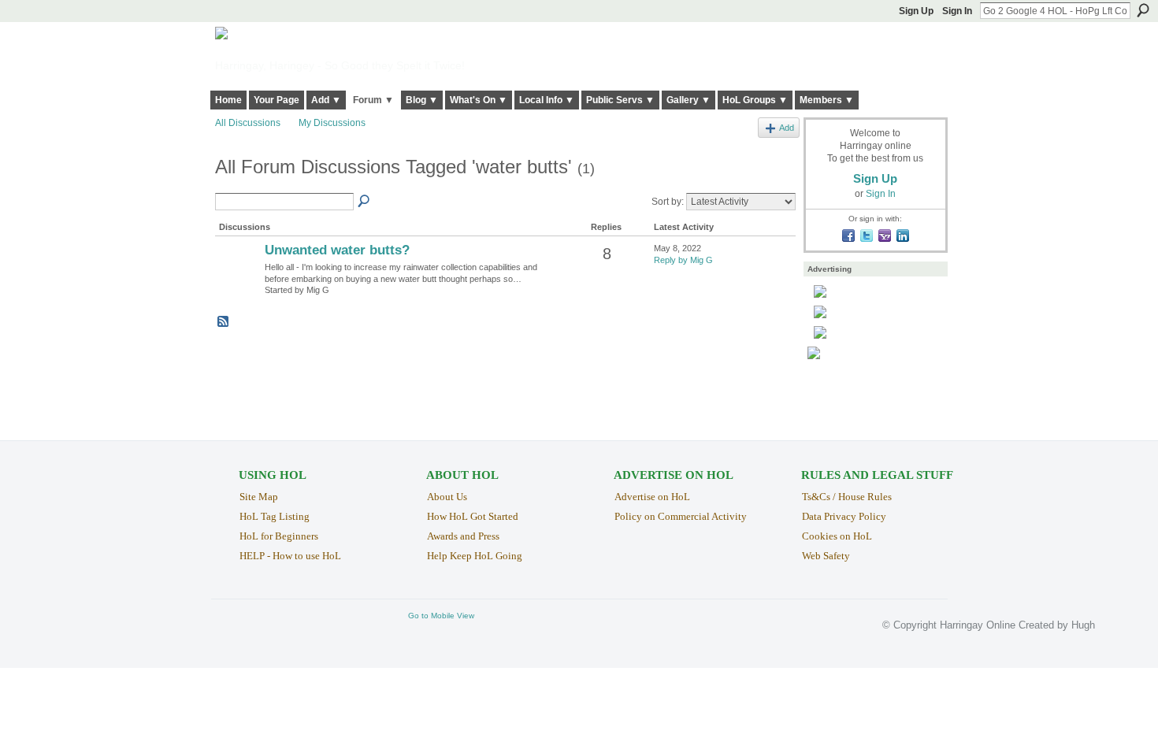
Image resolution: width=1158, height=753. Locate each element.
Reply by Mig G (683, 260)
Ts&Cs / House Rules (847, 497)
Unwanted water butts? (337, 250)
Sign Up (916, 11)
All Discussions (247, 122)
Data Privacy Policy (844, 516)
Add (786, 127)
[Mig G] (238, 277)
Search (1143, 10)
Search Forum (365, 202)
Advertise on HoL (652, 497)
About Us (447, 497)
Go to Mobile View (441, 615)
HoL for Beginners (278, 536)
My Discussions (332, 122)
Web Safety (826, 556)
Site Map (258, 497)
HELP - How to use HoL (290, 556)
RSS (224, 322)
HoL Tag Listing (274, 516)
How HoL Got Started (472, 516)
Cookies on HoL (837, 536)
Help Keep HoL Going (474, 556)
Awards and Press (463, 536)
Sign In (957, 11)
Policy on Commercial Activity (680, 516)
